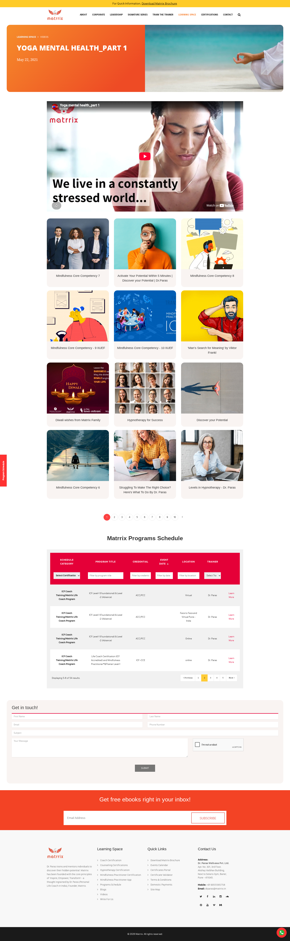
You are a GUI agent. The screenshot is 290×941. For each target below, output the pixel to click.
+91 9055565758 (216, 884)
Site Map (155, 889)
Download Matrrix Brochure (159, 3)
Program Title (105, 561)
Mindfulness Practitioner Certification (120, 874)
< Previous (187, 678)
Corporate (98, 14)
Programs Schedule (110, 884)
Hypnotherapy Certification (115, 870)
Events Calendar (159, 865)
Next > (232, 678)
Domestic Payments (161, 884)
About (83, 14)
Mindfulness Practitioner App (115, 879)
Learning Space (187, 14)
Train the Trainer (163, 14)
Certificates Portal (160, 870)
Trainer (212, 561)
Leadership (116, 14)
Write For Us (106, 899)
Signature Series (138, 14)
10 (175, 517)
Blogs (103, 889)
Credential (140, 561)
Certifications (209, 14)
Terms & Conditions (160, 879)
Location (188, 561)
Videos (104, 894)
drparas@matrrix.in (215, 888)
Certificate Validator (161, 874)
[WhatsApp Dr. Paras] (282, 932)
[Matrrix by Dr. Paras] (55, 14)
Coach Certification (110, 860)
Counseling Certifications (114, 865)
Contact (228, 14)
